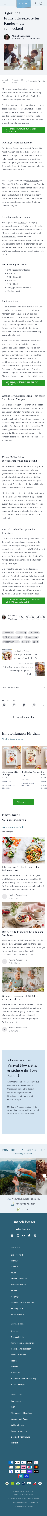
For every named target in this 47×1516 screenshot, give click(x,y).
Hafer (26, 195)
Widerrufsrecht (17, 1425)
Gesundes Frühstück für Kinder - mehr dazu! (21, 130)
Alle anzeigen (23, 802)
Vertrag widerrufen (19, 1431)
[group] (18, 1176)
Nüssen (28, 184)
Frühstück (34, 632)
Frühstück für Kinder (18, 81)
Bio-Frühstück (17, 1255)
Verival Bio (5, 81)
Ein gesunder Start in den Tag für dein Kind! (22, 383)
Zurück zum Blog (25, 716)
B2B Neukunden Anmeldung (23, 1378)
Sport (35, 642)
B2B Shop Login (18, 1384)
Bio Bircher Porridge (31, 772)
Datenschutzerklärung (20, 1437)
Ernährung (21, 632)
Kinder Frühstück (18, 1284)
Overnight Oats (16, 155)
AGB (13, 1407)
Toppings (15, 1296)
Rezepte (25, 642)
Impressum (16, 1401)
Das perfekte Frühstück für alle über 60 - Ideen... (22, 933)
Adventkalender (18, 1314)
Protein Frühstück (19, 1279)
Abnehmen (8, 632)
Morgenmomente (10, 642)
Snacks (14, 1290)
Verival (22, 1491)
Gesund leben (31, 637)
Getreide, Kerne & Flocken (22, 1302)
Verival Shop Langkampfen (22, 1343)
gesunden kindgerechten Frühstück (18, 109)
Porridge (36, 369)
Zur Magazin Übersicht (12, 827)
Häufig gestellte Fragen (21, 1349)
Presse (14, 1361)
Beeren (19, 184)
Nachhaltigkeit (17, 1337)
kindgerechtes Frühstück (27, 549)
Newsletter (16, 1372)
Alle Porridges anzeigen (13, 739)
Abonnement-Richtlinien (21, 1413)
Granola (22, 222)
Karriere (14, 1367)
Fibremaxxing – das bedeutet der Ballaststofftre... (20, 868)
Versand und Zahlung (20, 1419)
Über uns (15, 1331)
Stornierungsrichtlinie (25, 1506)
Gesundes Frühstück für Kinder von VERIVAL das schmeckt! (23, 600)
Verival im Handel (18, 1355)
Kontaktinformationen (19, 1502)
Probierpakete (17, 1308)
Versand (37, 1498)
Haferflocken (32, 180)
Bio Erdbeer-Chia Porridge (10, 773)
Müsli (13, 1273)
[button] (5, 3)
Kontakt (14, 1443)
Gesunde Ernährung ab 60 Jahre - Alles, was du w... (21, 997)
